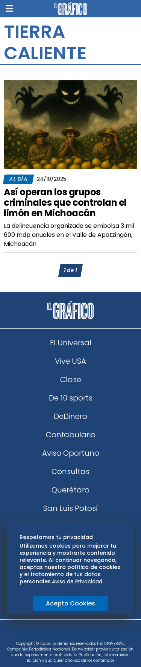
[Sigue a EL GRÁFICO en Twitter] (68, 633)
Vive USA (70, 361)
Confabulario (71, 434)
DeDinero (70, 416)
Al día (18, 179)
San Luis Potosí (70, 508)
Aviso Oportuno (70, 453)
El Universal (70, 342)
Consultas (70, 471)
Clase (70, 379)
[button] (9, 8)
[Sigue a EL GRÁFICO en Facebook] (62, 633)
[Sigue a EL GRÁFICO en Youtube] (78, 633)
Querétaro (70, 490)
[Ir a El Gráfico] (70, 8)
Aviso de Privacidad (77, 581)
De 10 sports (70, 398)
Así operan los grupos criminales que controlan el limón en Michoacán (65, 202)
